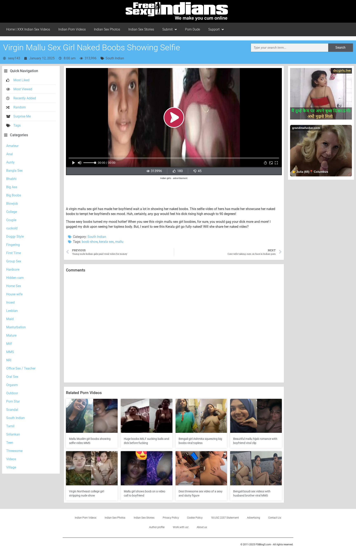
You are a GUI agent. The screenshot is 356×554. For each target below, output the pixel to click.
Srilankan (13, 434)
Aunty (10, 162)
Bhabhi (11, 179)
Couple (11, 220)
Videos (11, 459)
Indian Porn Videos (72, 29)
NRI (8, 360)
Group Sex (13, 261)
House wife (14, 294)
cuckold (12, 228)
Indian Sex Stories (141, 29)
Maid (10, 319)
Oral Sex (12, 377)
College (11, 212)
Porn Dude (192, 29)
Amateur (12, 146)
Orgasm (12, 385)
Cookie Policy (195, 517)
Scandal (12, 410)
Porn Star (13, 401)
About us (202, 527)
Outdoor (12, 393)
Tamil (10, 426)
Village (11, 467)
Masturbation (16, 327)
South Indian (114, 58)
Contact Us (274, 517)
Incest (10, 302)
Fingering (13, 245)
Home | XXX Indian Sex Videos (28, 29)
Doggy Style (15, 236)
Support (214, 29)
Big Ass (11, 187)
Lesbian (12, 311)
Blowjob (12, 203)
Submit (167, 29)
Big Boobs (13, 195)
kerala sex (106, 242)
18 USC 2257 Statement (225, 517)
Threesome (14, 451)
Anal (9, 154)
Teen (9, 443)
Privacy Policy (171, 517)
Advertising (253, 517)
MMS (10, 352)
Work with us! (181, 527)
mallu (119, 242)
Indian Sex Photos (107, 29)
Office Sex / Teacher (20, 368)
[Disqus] (174, 327)
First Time (13, 253)
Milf (9, 344)
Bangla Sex (14, 171)
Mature (11, 335)
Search (340, 47)
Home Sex (13, 286)
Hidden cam (15, 278)
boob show (90, 242)
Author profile (157, 527)
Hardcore (12, 269)
